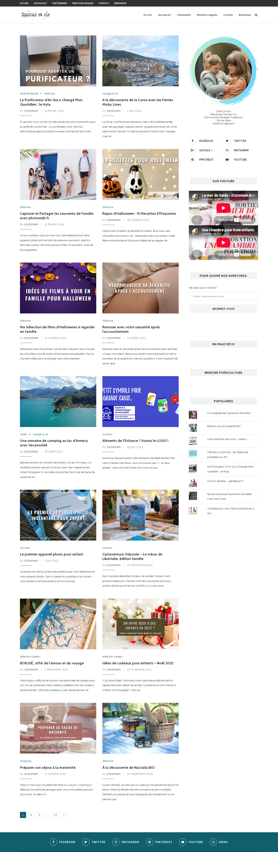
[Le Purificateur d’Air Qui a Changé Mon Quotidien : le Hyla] (58, 60)
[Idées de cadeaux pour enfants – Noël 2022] (140, 624)
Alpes (23, 434)
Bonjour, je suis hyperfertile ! (224, 426)
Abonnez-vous (223, 309)
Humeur (107, 434)
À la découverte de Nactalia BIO (128, 767)
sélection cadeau (30, 656)
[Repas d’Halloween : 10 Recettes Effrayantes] (140, 174)
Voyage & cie (110, 93)
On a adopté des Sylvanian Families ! (229, 413)
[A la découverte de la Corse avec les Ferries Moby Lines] (140, 60)
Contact (104, 3)
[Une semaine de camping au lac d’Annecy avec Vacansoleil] (58, 401)
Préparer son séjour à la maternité (48, 767)
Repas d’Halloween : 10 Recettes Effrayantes (139, 213)
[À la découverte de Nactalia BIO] (140, 728)
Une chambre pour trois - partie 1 (227, 439)
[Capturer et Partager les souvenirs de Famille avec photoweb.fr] (58, 174)
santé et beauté (29, 93)
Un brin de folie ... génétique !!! (225, 481)
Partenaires (59, 3)
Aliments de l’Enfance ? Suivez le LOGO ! (135, 440)
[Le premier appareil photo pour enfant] (58, 515)
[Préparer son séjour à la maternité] (58, 728)
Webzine (49, 93)
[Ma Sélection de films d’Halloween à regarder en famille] (58, 288)
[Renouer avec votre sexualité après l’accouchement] (140, 288)
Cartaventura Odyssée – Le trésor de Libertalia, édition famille (132, 556)
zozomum (31, 110)
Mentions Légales (82, 3)
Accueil (24, 3)
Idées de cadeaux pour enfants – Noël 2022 (137, 663)
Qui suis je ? (40, 3)
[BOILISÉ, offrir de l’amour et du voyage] (58, 624)
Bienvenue (120, 3)
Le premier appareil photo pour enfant (51, 554)
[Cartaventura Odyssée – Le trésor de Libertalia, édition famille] (140, 515)
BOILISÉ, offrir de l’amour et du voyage (52, 663)
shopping (25, 760)
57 (55, 815)
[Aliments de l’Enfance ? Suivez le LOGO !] (140, 401)
